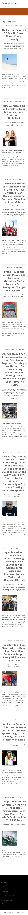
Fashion (4, 45)
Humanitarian (23, 586)
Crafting (21, 584)
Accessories (6, 43)
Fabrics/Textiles (20, 122)
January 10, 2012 (21, 452)
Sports (11, 48)
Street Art (24, 393)
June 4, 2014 (19, 25)
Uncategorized (21, 824)
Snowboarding (22, 212)
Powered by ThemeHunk (18, 912)
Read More (14, 93)
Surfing (15, 48)
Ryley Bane (10, 25)
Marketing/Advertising (17, 45)
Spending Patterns (18, 46)
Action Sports (13, 43)
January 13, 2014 (20, 101)
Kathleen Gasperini (9, 349)
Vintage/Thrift (17, 397)
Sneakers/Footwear (9, 46)
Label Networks (8, 912)
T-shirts (19, 48)
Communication (20, 43)
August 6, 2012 (21, 349)
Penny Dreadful (9, 101)
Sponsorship (6, 48)
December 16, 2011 (21, 720)
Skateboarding (5, 212)
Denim (18, 389)
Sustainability (17, 395)
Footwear (8, 45)
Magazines (22, 390)
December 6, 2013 (19, 179)
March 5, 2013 (19, 267)
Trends (14, 215)
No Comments (19, 125)
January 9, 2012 (20, 548)
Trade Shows (6, 397)
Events (5, 211)
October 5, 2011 (20, 797)
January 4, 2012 (19, 640)
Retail (24, 45)
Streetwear (21, 124)
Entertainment (21, 209)
